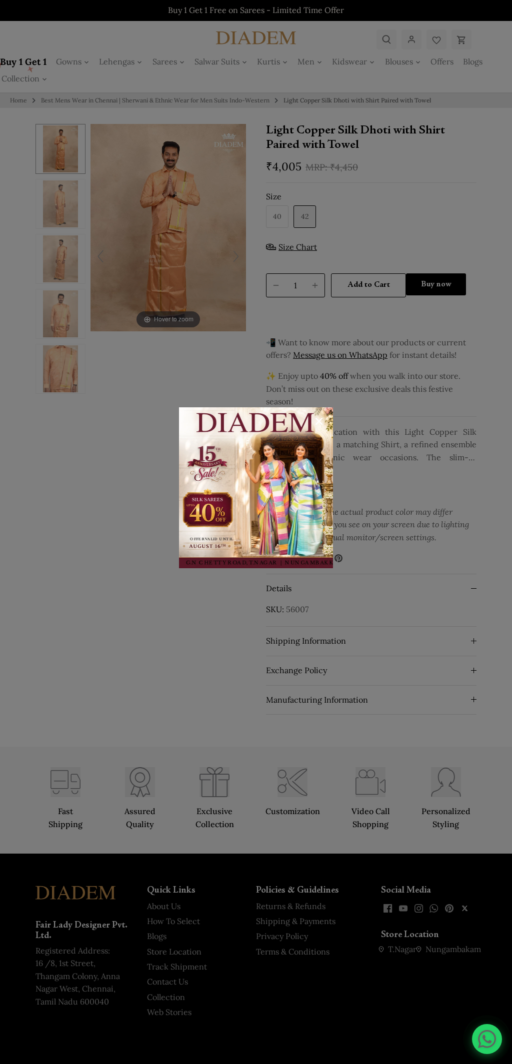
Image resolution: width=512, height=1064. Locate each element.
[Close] (319, 421)
